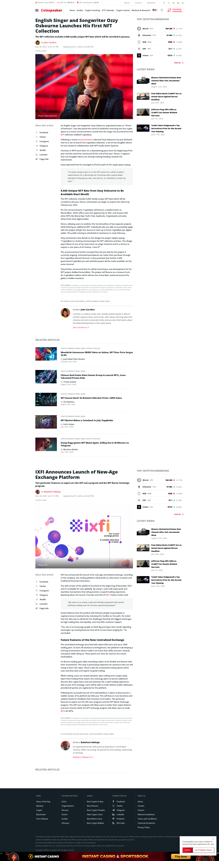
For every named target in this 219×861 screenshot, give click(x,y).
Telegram (44, 145)
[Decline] (213, 839)
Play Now (181, 856)
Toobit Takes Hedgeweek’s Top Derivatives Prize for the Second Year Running (166, 128)
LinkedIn (44, 154)
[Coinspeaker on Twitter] (169, 2)
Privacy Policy (144, 827)
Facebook (44, 132)
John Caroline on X (81, 327)
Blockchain (41, 814)
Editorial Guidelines (146, 814)
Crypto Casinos (123, 10)
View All (177, 63)
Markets (39, 806)
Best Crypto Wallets (95, 823)
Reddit (43, 150)
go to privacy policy (203, 850)
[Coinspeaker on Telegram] (173, 2)
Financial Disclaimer (146, 823)
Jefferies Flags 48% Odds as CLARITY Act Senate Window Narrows (164, 112)
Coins (64, 801)
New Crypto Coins (95, 814)
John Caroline (50, 42)
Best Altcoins (92, 806)
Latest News (145, 69)
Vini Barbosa (68, 402)
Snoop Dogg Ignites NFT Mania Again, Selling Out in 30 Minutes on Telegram (95, 444)
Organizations (68, 806)
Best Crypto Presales (96, 810)
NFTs (63, 711)
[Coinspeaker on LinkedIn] (178, 2)
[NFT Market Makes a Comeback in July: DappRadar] (46, 422)
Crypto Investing (92, 10)
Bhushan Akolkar (70, 449)
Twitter (43, 137)
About (127, 3)
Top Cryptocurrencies (153, 19)
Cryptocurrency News (95, 301)
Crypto (39, 810)
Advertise (151, 3)
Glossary (65, 823)
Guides (80, 10)
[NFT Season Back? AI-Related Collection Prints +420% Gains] (46, 400)
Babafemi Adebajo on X (83, 757)
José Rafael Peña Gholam (74, 359)
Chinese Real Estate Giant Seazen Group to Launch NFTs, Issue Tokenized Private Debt (93, 376)
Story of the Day (93, 348)
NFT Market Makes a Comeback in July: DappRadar (87, 420)
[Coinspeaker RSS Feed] (183, 2)
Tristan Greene (69, 382)
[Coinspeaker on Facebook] (164, 2)
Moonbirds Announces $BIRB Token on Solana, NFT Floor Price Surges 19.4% (97, 354)
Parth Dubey (68, 424)
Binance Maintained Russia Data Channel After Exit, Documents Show (166, 80)
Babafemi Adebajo (52, 491)
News (72, 10)
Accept (187, 850)
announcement (85, 139)
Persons (65, 810)
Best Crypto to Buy (95, 801)
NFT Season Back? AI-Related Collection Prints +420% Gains (91, 398)
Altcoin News (66, 734)
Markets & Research (141, 10)
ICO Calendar (108, 10)
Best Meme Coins (94, 818)
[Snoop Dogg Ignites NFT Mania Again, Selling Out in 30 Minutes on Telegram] (46, 445)
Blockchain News (77, 301)
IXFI (107, 595)
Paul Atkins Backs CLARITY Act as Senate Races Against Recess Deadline (166, 96)
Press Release (42, 818)
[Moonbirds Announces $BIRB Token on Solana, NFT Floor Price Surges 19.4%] (46, 354)
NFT (62, 134)
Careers (141, 810)
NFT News (65, 301)
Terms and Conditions (147, 818)
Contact (138, 3)
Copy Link (44, 159)
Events (64, 814)
